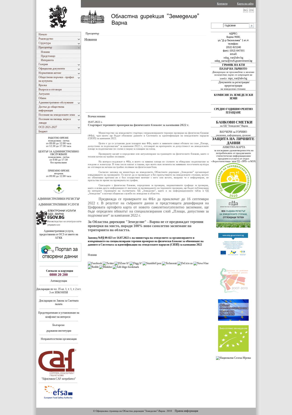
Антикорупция (58, 280)
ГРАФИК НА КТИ (233, 65)
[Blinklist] (105, 267)
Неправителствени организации (59, 339)
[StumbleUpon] (152, 263)
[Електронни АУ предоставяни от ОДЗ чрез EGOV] (59, 226)
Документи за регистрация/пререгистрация (234, 84)
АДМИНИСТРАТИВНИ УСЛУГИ (58, 204)
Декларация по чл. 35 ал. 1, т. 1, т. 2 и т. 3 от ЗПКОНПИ (58, 290)
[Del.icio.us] (185, 263)
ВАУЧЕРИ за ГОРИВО (234, 131)
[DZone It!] (122, 263)
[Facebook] (95, 263)
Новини (92, 254)
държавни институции (58, 330)
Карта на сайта (245, 3)
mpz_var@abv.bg (237, 78)
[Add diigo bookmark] (126, 267)
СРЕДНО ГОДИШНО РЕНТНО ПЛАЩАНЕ (233, 111)
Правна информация (186, 410)
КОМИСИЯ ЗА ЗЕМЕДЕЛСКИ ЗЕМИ (233, 96)
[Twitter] (108, 263)
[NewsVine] (201, 263)
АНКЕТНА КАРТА (233, 147)
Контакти (222, 3)
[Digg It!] (136, 263)
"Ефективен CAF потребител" (59, 378)
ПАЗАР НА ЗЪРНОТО (233, 68)
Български (58, 325)
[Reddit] (93, 267)
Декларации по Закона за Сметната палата (58, 302)
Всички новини (96, 116)
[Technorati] (169, 263)
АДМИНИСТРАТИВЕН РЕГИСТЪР (58, 198)
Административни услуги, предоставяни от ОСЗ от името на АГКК (58, 234)
